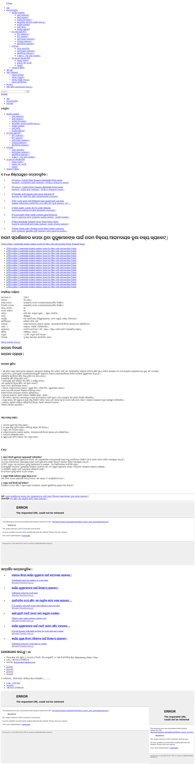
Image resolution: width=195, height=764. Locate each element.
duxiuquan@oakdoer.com (24, 662)
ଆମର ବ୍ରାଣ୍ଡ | (18, 77)
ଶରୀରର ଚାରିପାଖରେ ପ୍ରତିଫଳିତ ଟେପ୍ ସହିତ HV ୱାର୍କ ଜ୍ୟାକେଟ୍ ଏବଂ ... (41, 203)
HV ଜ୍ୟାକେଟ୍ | (23, 34)
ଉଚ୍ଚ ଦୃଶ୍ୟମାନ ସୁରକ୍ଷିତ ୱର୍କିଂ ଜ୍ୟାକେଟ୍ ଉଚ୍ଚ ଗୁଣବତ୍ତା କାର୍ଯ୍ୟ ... (40, 231)
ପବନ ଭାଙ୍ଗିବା (23, 48)
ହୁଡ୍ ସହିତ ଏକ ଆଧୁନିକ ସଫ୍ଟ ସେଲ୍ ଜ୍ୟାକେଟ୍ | (28, 498)
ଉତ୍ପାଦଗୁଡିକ (12, 10)
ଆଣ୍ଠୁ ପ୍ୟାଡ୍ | (23, 60)
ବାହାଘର (15, 46)
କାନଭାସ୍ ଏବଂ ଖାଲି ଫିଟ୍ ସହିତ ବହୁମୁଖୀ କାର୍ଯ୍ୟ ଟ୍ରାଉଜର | (35, 196)
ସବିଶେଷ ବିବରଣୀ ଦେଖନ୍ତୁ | (23, 583)
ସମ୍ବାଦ (9, 84)
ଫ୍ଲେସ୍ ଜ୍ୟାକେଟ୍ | (24, 41)
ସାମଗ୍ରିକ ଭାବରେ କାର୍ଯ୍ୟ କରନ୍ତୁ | (31, 22)
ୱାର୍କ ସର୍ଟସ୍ (21, 27)
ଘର (8, 8)
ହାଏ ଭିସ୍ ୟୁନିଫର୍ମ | (19, 32)
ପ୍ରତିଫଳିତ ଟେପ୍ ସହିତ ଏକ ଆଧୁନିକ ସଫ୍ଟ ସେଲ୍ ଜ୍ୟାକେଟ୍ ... (42, 600)
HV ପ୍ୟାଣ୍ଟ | (23, 36)
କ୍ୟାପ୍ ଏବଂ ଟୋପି (24, 63)
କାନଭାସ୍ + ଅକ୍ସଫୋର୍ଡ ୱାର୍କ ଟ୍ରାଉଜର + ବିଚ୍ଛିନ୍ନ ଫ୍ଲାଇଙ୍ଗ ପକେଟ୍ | (40, 182)
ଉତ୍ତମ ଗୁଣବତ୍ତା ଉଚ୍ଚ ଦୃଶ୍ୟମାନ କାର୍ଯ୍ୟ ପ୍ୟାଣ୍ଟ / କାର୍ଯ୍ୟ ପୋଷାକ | (40, 217)
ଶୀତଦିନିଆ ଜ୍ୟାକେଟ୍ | (26, 44)
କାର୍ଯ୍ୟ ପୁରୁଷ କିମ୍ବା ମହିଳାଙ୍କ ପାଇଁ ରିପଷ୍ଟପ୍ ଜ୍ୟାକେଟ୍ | (39, 638)
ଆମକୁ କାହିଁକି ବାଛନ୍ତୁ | (21, 79)
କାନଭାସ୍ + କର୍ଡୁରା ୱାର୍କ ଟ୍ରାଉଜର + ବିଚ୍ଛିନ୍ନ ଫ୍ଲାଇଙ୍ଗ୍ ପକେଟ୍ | (38, 189)
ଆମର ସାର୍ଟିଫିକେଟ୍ (19, 82)
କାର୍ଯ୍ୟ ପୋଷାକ (18, 12)
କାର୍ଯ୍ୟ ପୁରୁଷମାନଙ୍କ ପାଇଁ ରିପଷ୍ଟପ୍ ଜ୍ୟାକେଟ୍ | (35, 587)
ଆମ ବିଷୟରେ (12, 72)
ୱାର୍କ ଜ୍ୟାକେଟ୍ (23, 15)
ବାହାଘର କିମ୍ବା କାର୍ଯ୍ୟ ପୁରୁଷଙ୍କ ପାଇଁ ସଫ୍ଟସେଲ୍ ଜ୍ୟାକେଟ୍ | (42, 575)
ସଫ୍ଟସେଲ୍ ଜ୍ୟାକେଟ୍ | (26, 39)
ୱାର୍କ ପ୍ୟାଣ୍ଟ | (23, 17)
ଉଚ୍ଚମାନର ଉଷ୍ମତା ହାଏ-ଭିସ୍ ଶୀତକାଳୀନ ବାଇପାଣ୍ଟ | (34, 210)
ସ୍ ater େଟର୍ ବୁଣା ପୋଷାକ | (29, 56)
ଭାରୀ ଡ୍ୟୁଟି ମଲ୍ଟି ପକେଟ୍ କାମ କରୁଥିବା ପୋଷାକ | (36, 613)
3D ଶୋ (9, 70)
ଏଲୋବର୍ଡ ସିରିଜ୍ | (18, 67)
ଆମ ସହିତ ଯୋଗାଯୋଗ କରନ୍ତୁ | (19, 87)
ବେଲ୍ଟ (20, 65)
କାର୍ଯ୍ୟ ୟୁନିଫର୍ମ (23, 29)
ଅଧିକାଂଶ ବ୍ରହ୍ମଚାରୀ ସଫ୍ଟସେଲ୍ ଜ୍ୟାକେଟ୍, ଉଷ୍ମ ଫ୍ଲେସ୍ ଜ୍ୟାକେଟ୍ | (40, 224)
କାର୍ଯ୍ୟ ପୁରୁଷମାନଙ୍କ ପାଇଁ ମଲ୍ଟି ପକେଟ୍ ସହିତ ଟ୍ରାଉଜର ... (41, 625)
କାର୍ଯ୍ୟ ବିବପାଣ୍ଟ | (24, 20)
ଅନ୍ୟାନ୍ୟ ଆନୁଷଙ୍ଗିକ (21, 58)
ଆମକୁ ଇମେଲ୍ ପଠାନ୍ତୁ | (11, 342)
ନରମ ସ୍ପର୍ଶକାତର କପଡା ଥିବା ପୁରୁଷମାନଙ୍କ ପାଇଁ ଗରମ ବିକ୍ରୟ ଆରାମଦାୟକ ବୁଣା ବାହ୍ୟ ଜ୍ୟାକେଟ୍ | (47, 496)
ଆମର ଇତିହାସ (18, 75)
